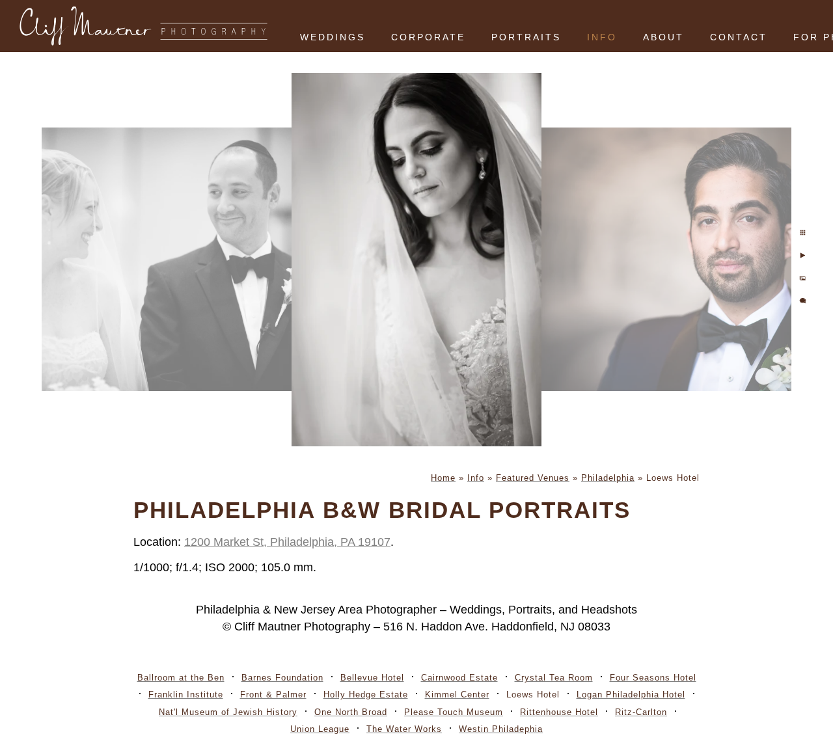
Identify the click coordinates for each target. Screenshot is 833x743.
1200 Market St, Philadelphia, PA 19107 (287, 541)
